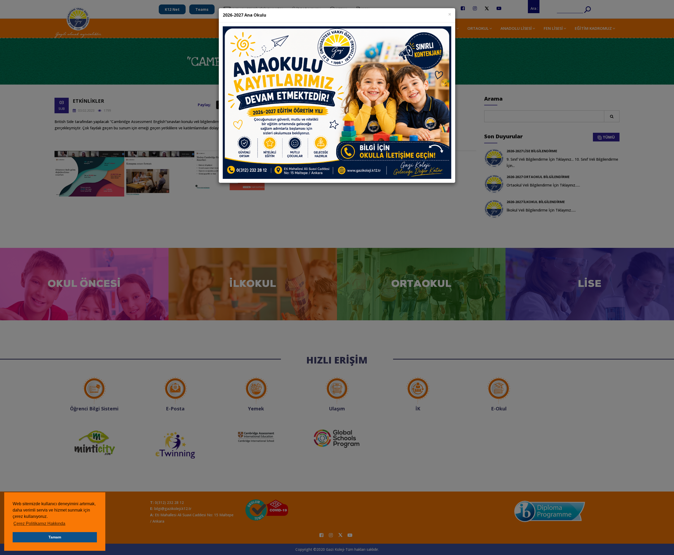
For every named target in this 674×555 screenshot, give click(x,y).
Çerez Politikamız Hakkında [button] (39, 523)
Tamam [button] (54, 537)
